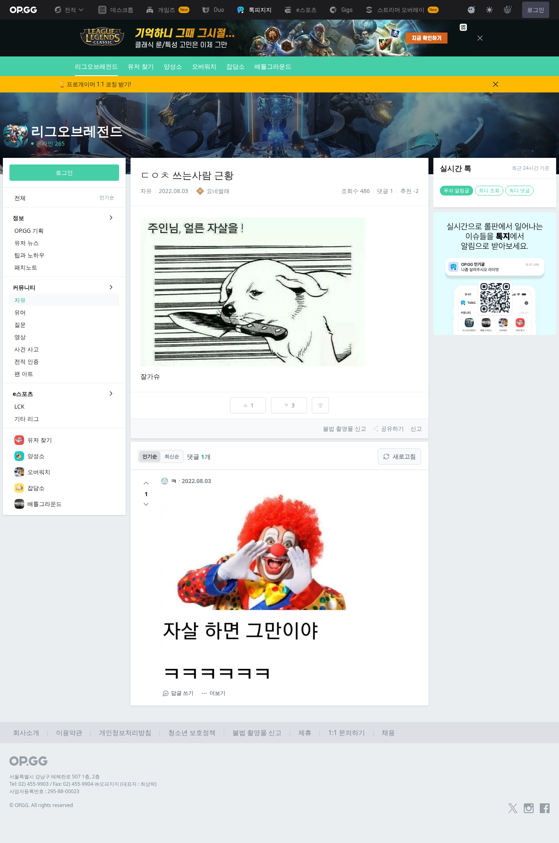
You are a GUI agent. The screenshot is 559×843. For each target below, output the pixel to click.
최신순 (172, 456)
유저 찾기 (141, 66)
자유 (146, 191)
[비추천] (146, 504)
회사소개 (26, 732)
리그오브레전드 (96, 66)
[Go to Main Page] (23, 10)
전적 (70, 10)
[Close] (480, 38)
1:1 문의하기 (346, 732)
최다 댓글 (519, 190)
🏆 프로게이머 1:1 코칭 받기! (95, 84)
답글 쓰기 (182, 693)
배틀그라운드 (273, 66)
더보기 (217, 693)
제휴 (304, 732)
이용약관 (69, 732)
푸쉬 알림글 (456, 190)
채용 (388, 732)
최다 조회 (489, 190)
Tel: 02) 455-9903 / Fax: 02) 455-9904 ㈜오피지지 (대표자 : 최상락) (83, 783)
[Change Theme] (489, 10)
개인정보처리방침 (125, 732)
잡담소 (235, 66)
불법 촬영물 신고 (257, 732)
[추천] (146, 483)
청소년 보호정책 (192, 732)
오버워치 (204, 66)
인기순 (149, 456)
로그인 (535, 10)
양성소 (173, 66)
